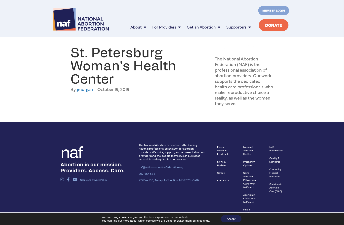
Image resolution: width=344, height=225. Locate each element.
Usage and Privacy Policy (93, 180)
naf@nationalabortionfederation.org (161, 167)
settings (204, 220)
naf (71, 151)
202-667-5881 (147, 174)
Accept (231, 218)
